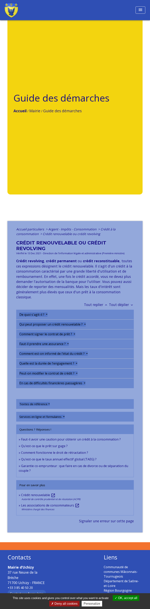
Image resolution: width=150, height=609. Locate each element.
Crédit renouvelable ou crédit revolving (71, 234)
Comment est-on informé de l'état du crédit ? (52, 353)
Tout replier (96, 304)
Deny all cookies (66, 603)
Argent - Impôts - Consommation (72, 229)
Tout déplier (121, 304)
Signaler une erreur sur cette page (106, 521)
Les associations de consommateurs (50, 505)
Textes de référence (33, 404)
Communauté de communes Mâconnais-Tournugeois (121, 572)
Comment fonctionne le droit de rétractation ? (54, 452)
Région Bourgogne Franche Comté (118, 592)
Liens (110, 557)
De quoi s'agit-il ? (32, 314)
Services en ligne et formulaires (40, 417)
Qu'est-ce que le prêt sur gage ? (44, 446)
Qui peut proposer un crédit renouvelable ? (51, 324)
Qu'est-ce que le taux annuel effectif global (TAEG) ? (58, 459)
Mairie (34, 110)
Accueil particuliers (30, 229)
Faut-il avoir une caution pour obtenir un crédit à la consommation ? (71, 439)
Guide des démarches (62, 110)
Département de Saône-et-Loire (121, 583)
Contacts (19, 557)
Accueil (20, 110)
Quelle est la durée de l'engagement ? (47, 363)
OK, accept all (127, 598)
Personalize (92, 603)
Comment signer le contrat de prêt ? (46, 334)
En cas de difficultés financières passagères (51, 383)
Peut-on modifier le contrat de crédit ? (47, 373)
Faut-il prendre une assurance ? (42, 344)
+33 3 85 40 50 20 (20, 588)
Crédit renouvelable (38, 495)
